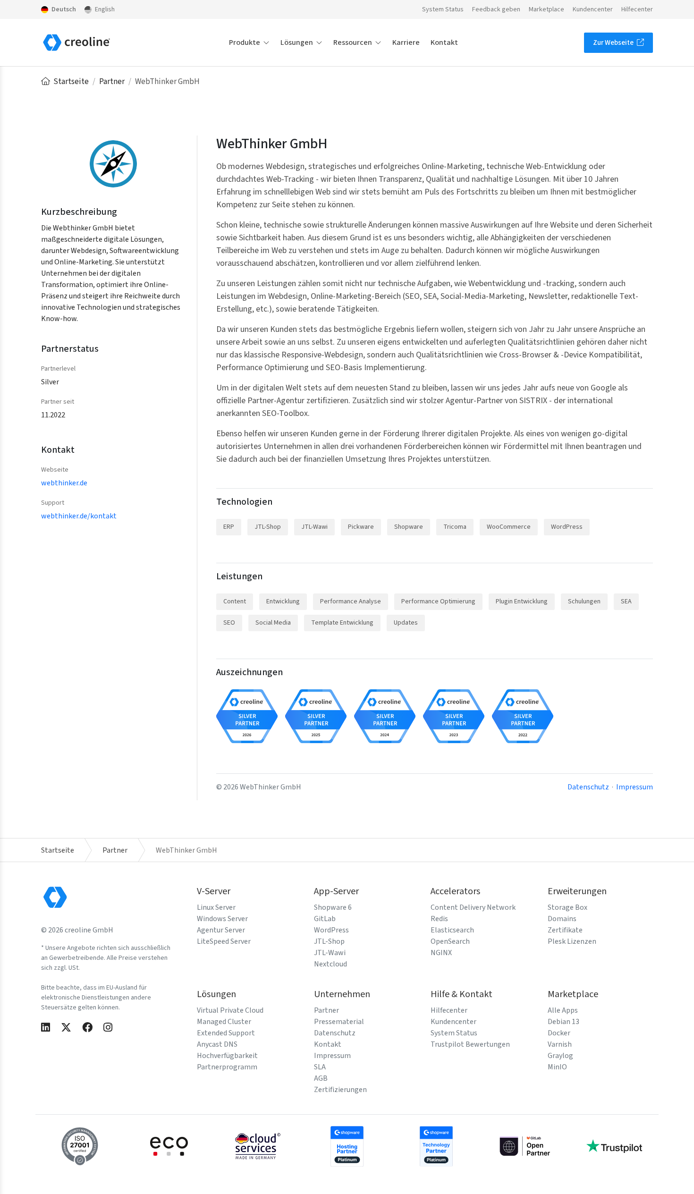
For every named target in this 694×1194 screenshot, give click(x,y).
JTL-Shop (329, 941)
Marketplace (546, 9)
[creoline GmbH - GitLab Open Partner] (525, 1145)
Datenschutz (588, 787)
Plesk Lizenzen (572, 941)
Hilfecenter (637, 9)
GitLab (325, 919)
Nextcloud (330, 964)
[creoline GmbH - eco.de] (169, 1145)
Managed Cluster (224, 1021)
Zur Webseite (614, 43)
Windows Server (222, 919)
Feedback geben (496, 9)
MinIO (557, 1067)
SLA (320, 1067)
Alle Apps (563, 1010)
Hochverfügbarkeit (227, 1055)
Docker (559, 1033)
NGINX (441, 953)
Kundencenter (593, 9)
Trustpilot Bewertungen (470, 1044)
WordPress (331, 930)
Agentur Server (221, 930)
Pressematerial (339, 1021)
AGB (321, 1078)
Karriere (406, 42)
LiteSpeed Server (224, 941)
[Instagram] (107, 1028)
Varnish (560, 1044)
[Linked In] (45, 1028)
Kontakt (444, 42)
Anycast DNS (217, 1044)
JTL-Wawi (330, 953)
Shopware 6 (333, 907)
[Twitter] (66, 1028)
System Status (443, 9)
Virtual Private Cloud (230, 1010)
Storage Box (567, 907)
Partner (112, 81)
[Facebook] (87, 1028)
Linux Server (216, 907)
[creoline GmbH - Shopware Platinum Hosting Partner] (347, 1145)
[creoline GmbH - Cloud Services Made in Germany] (257, 1145)
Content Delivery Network (473, 907)
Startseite (71, 81)
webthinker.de (64, 483)
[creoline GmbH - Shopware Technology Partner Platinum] (436, 1145)
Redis (439, 919)
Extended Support (226, 1033)
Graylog (560, 1055)
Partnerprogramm (227, 1067)
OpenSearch (450, 941)
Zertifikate (565, 930)
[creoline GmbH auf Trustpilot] (614, 1145)
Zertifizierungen (340, 1089)
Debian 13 (563, 1021)
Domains (562, 919)
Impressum (634, 787)
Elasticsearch (452, 930)
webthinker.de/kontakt (79, 516)
